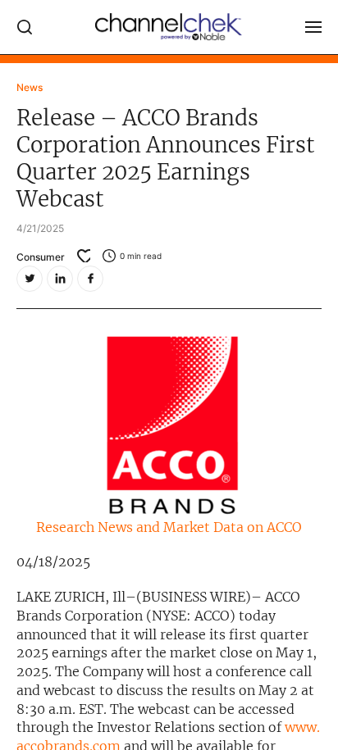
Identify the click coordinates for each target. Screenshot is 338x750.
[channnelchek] (169, 27)
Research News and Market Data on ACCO (169, 527)
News (29, 87)
